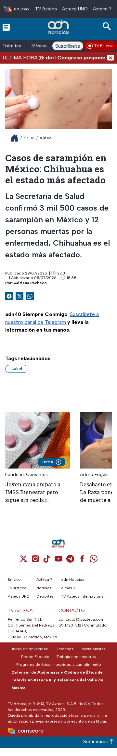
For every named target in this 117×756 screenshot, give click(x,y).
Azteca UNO (75, 9)
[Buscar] (107, 26)
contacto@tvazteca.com (81, 619)
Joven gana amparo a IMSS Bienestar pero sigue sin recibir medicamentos (32, 492)
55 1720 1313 (69, 625)
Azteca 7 (102, 9)
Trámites (12, 46)
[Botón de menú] (6, 27)
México (39, 46)
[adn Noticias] (59, 27)
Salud (29, 138)
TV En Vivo (104, 45)
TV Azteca (46, 9)
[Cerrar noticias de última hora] (110, 58)
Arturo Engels (94, 474)
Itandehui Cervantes (26, 474)
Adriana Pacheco (30, 283)
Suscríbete (67, 46)
